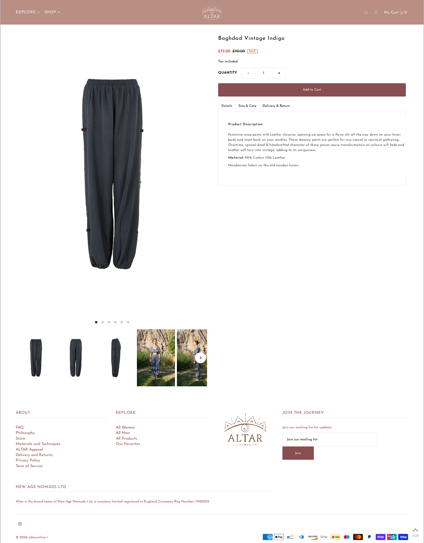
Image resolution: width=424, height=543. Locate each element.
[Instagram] (20, 525)
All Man (123, 433)
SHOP (50, 12)
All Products (126, 439)
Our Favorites (128, 444)
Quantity (227, 73)
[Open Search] (366, 12)
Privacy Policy (28, 460)
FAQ (20, 428)
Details (226, 106)
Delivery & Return (276, 106)
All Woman (125, 428)
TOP (415, 536)
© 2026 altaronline (31, 537)
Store (20, 439)
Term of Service (29, 466)
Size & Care (247, 106)
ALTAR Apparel (29, 450)
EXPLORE (26, 12)
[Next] (200, 357)
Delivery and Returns (34, 455)
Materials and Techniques (38, 444)
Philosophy (25, 433)
